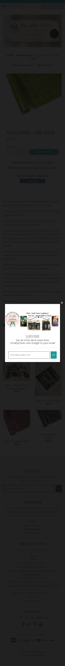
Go (53, 355)
